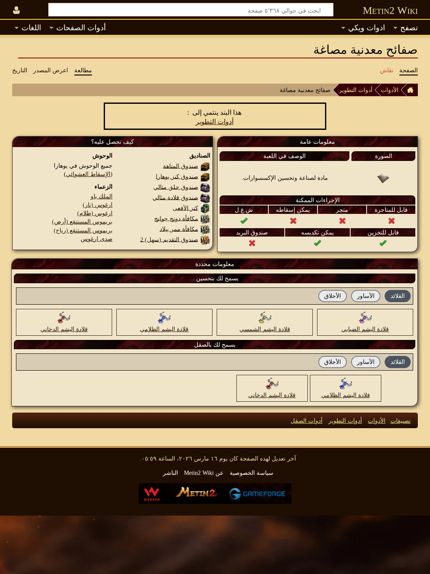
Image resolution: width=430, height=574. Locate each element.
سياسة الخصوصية (251, 472)
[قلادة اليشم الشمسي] (265, 317)
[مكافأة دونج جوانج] (205, 218)
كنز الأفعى (185, 207)
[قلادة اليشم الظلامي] (164, 317)
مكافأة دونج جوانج (176, 218)
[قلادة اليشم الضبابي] (365, 317)
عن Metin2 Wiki (203, 472)
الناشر (170, 472)
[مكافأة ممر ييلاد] (205, 228)
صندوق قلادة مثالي (175, 197)
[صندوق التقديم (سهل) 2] (205, 239)
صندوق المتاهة (180, 165)
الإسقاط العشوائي (88, 174)
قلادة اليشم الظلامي (164, 329)
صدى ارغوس (97, 238)
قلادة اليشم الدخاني (64, 329)
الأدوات (390, 90)
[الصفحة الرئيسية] (412, 90)
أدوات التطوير (355, 90)
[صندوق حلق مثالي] (205, 186)
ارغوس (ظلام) (95, 213)
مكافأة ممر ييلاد (179, 228)
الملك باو (102, 196)
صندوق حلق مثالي (175, 186)
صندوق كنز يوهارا (177, 176)
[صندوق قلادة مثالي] (205, 197)
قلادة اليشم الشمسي (264, 329)
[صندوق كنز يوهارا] (205, 176)
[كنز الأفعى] (205, 207)
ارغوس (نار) (98, 204)
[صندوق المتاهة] (205, 165)
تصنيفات (401, 420)
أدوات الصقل (306, 420)
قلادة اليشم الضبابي (365, 329)
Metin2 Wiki (390, 10)
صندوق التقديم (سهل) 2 (169, 239)
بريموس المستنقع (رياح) (83, 230)
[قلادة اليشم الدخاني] (64, 317)
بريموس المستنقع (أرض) (82, 221)
